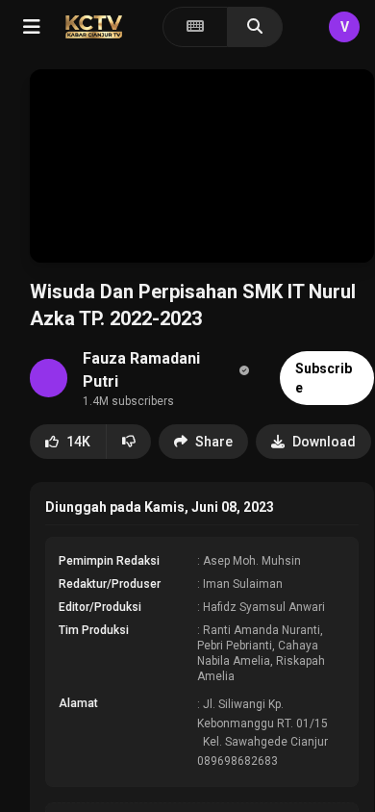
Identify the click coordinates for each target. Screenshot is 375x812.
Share (214, 441)
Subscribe (323, 378)
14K (78, 441)
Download (324, 441)
